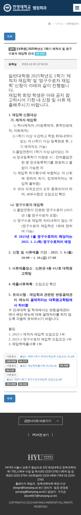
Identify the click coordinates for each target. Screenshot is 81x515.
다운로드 (11, 356)
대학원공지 (72, 23)
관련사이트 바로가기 (37, 421)
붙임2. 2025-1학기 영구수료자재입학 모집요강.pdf (34, 379)
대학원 (59, 23)
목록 (9, 36)
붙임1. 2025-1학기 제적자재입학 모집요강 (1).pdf (47, 356)
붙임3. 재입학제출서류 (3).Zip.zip (38, 365)
